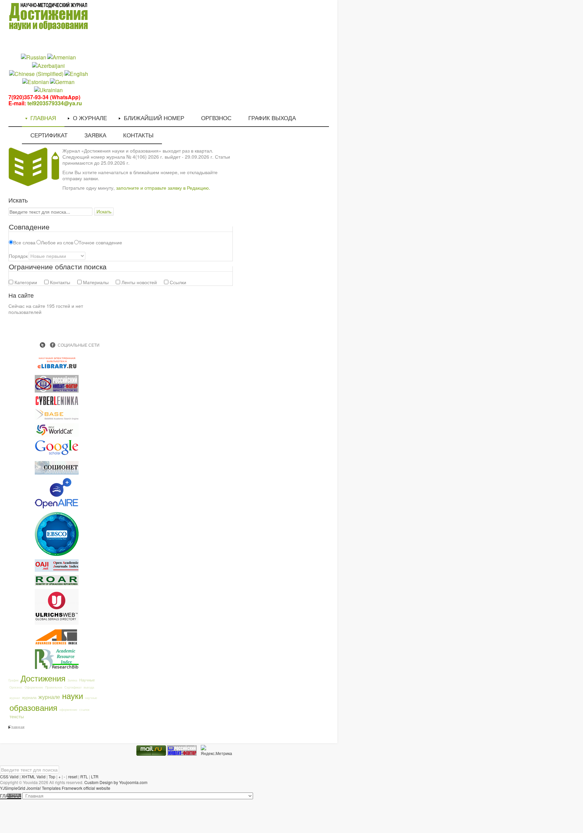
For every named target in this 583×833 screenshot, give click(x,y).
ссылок (84, 709)
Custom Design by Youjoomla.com (115, 782)
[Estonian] (35, 81)
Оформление (34, 687)
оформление (68, 709)
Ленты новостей (138, 282)
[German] (62, 81)
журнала (29, 697)
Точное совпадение (100, 242)
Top (52, 776)
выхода (89, 687)
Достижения (43, 678)
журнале (49, 697)
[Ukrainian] (48, 89)
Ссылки (177, 282)
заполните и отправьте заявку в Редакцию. (163, 187)
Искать (103, 211)
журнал (14, 698)
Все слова (24, 242)
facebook (52, 345)
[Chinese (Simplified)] (36, 73)
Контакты (59, 282)
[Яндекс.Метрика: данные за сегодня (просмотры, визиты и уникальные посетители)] (216, 750)
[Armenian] (61, 57)
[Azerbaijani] (48, 65)
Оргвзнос (16, 687)
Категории (25, 282)
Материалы (95, 282)
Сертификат (73, 687)
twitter (42, 345)
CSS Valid (9, 776)
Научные (87, 679)
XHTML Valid (34, 776)
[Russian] (33, 57)
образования (33, 707)
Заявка (72, 680)
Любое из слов (57, 242)
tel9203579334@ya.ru (54, 103)
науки (72, 695)
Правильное (53, 687)
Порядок (18, 255)
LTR (95, 776)
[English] (76, 73)
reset (72, 776)
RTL (84, 776)
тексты (16, 716)
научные (91, 698)
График (13, 680)
